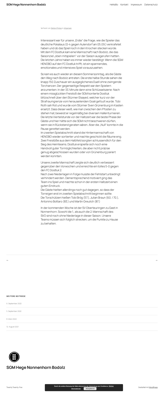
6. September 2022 (14, 303)
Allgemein (68, 28)
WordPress (153, 387)
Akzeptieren (90, 388)
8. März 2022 (11, 319)
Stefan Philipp (56, 28)
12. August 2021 (12, 326)
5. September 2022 (13, 311)
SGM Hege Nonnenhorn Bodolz (26, 4)
